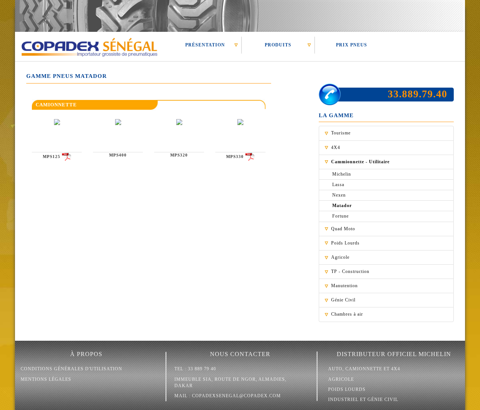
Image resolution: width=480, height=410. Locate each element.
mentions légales (46, 379)
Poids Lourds (345, 243)
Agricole (340, 257)
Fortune (340, 216)
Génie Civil (343, 300)
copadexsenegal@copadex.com (236, 395)
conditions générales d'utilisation (71, 368)
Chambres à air (347, 314)
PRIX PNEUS (351, 45)
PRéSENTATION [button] (205, 45)
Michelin (341, 174)
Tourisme (341, 133)
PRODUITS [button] (278, 45)
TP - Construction (350, 271)
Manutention (344, 285)
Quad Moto (343, 228)
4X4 (335, 147)
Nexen (339, 195)
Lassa (338, 184)
